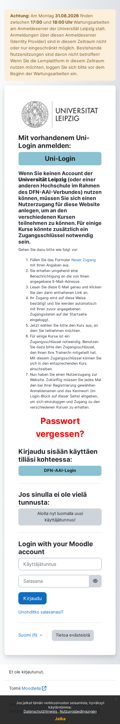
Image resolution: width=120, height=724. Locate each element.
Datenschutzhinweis (41, 711)
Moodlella (31, 688)
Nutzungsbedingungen (78, 711)
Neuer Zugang (83, 260)
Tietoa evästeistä (73, 635)
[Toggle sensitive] (95, 581)
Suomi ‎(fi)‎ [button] (28, 635)
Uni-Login (60, 158)
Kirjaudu (32, 598)
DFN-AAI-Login (60, 470)
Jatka (60, 718)
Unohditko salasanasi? (40, 612)
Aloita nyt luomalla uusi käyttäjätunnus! (60, 517)
